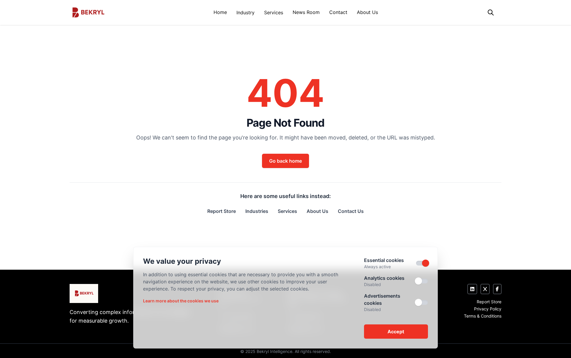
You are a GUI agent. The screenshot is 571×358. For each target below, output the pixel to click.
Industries (256, 211)
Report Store (221, 211)
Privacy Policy (487, 308)
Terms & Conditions (482, 315)
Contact (338, 12)
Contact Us (351, 211)
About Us (367, 12)
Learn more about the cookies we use (181, 300)
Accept (396, 332)
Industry (245, 12)
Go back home (285, 161)
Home (220, 12)
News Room (306, 12)
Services (273, 12)
